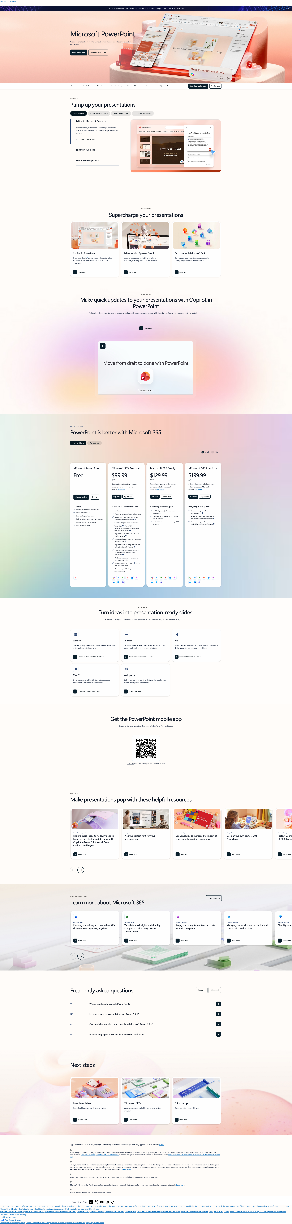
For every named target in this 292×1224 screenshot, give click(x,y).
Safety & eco (80, 1222)
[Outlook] (132, 578)
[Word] (118, 578)
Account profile (131, 1206)
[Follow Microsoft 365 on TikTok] (112, 1202)
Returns (172, 1206)
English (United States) (8, 1217)
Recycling (89, 1222)
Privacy (42, 1222)
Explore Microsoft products (103, 1206)
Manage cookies (51, 1222)
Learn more (180, 8)
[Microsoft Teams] (123, 582)
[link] (74, 87)
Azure (106, 1211)
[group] (95, 834)
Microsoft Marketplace (189, 1211)
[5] (71, 1189)
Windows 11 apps (119, 1206)
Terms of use (61, 1222)
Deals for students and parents (76, 1209)
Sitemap (22, 1222)
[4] (71, 1182)
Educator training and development (52, 1209)
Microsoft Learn (130, 1211)
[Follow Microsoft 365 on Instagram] (107, 1202)
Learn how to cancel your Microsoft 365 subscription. (100, 1155)
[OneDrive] (113, 582)
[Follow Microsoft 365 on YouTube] (102, 1202)
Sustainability (21, 1214)
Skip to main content (8, 1)
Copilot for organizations (65, 1206)
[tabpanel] (145, 155)
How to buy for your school (28, 1209)
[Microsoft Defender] (118, 582)
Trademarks (71, 1222)
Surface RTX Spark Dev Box (46, 1206)
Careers (226, 1211)
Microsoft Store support (159, 1206)
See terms (121, 489)
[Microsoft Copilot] (113, 578)
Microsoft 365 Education (9, 1209)
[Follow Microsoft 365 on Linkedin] (91, 1202)
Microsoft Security (16, 1211)
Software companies (205, 1211)
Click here (130, 763)
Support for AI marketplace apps (148, 1211)
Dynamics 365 (28, 1211)
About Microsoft (236, 1211)
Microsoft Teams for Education (278, 1206)
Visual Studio (218, 1211)
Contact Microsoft (32, 1222)
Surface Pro (4, 1206)
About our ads (98, 1222)
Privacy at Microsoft (261, 1211)
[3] (71, 1174)
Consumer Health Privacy (9, 1222)
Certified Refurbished (194, 1206)
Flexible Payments (227, 1206)
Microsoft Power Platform (54, 1211)
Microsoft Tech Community (171, 1211)
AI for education (94, 1209)
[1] (71, 1149)
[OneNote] (136, 578)
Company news (248, 1211)
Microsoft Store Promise (211, 1206)
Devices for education (259, 1206)
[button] (103, 346)
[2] (71, 1161)
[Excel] (123, 578)
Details (161, 1145)
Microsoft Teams (70, 1211)
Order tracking (180, 1206)
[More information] (133, 519)
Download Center (144, 1206)
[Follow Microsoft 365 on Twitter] (96, 1202)
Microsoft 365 (39, 1211)
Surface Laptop (14, 1206)
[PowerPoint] (75, 578)
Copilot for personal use (83, 1206)
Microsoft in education (242, 1206)
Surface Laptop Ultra (27, 1206)
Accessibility (11, 1214)
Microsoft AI (4, 1211)
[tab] (78, 113)
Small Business (98, 1211)
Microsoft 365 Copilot (85, 1211)
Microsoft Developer (116, 1211)
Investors (272, 1211)
